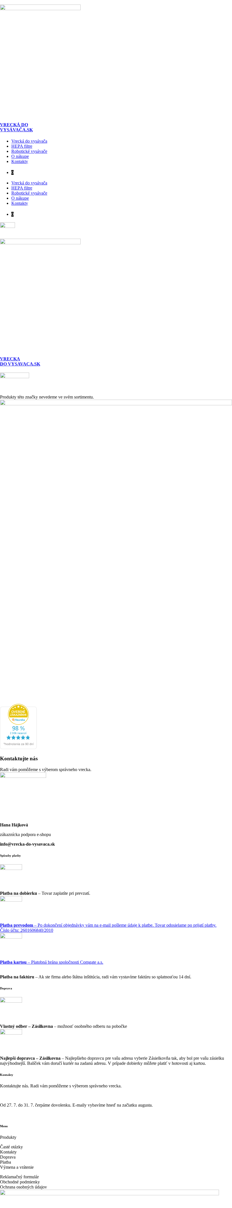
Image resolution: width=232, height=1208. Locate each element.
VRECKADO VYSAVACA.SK (20, 361)
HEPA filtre (21, 146)
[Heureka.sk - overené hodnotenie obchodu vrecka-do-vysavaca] (18, 747)
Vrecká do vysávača (29, 141)
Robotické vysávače (29, 151)
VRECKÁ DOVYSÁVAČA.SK (16, 127)
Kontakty (19, 161)
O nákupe (20, 156)
